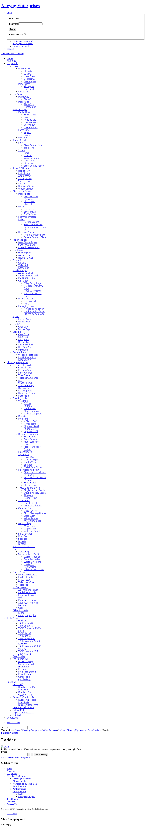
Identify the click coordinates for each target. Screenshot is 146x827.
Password (13, 24)
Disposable (12, 773)
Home (17, 730)
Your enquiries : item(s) (12, 53)
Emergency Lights (9, 733)
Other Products (50, 730)
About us (11, 771)
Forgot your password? (23, 41)
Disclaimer (12, 813)
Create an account (21, 46)
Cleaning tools (19, 781)
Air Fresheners (19, 789)
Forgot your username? (23, 43)
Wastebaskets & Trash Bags (25, 784)
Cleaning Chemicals (22, 778)
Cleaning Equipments (31, 730)
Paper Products (19, 786)
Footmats (11, 801)
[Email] (5, 747)
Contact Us (12, 804)
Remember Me (16, 34)
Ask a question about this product (16, 757)
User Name (14, 18)
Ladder (61, 730)
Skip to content (13, 722)
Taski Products (13, 799)
